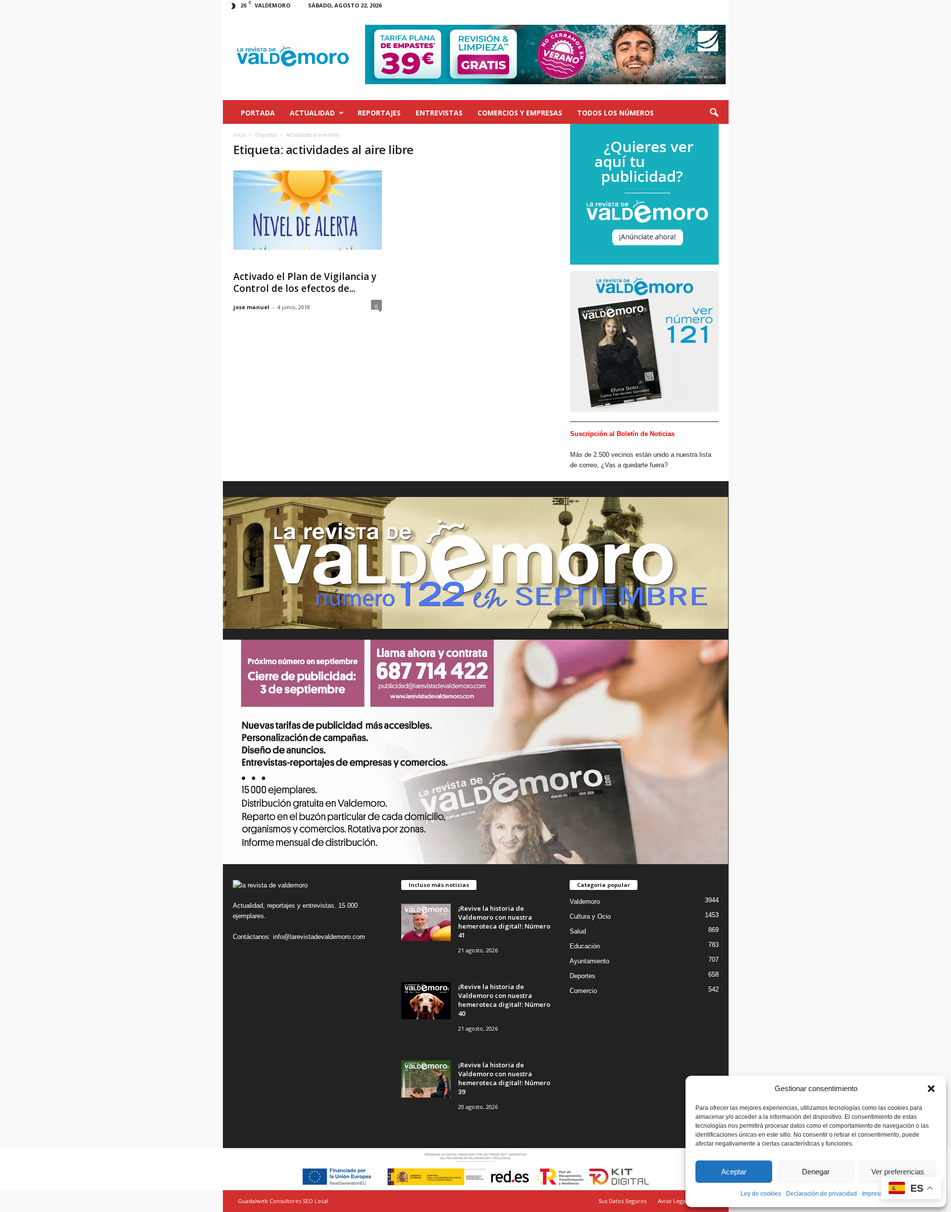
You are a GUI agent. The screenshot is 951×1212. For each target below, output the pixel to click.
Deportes (582, 976)
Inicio (239, 134)
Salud (578, 931)
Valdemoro (585, 901)
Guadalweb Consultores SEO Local (283, 1201)
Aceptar (733, 1171)
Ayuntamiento (589, 961)
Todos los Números (615, 112)
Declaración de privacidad (821, 1193)
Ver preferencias (897, 1171)
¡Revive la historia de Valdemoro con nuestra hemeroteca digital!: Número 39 (504, 1078)
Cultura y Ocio (590, 916)
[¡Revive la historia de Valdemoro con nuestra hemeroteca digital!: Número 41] (426, 922)
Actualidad (312, 112)
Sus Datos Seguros (622, 1201)
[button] (931, 1089)
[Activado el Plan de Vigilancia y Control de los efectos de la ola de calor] (307, 210)
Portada (258, 112)
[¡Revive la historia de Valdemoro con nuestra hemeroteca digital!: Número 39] (426, 1079)
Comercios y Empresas (519, 112)
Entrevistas (439, 112)
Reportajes (379, 112)
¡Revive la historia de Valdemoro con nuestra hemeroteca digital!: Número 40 (504, 1000)
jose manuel (251, 307)
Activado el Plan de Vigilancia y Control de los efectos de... (304, 282)
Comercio (583, 990)
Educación (585, 946)
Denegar (816, 1171)
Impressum (877, 1193)
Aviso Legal (672, 1201)
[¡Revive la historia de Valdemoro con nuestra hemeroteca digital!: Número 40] (426, 1000)
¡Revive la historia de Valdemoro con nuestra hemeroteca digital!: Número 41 (504, 921)
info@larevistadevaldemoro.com (319, 936)
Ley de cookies (760, 1193)
